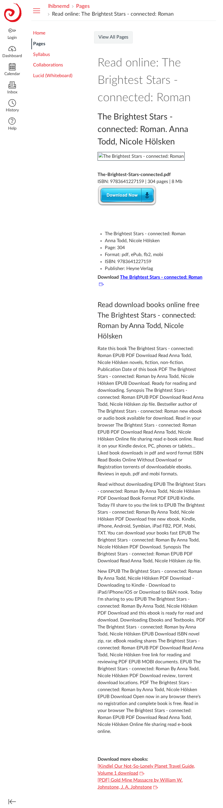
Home (39, 33)
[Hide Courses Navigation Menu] (36, 10)
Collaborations (48, 65)
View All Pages (113, 37)
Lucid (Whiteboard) (52, 75)
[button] (12, 106)
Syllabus (41, 54)
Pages (39, 43)
